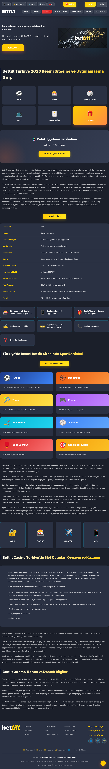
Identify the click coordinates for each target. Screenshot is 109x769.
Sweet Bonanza (50, 727)
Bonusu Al (13, 48)
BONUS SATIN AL (61, 11)
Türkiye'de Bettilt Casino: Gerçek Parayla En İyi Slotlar (21, 312)
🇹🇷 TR (51, 4)
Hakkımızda (68, 735)
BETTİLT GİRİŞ (55, 216)
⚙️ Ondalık (31, 4)
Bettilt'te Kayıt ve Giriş (19, 326)
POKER (88, 11)
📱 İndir (6, 4)
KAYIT (90, 4)
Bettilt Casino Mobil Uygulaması (54, 312)
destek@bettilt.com (96, 731)
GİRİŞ (102, 4)
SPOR (26, 11)
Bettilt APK (28, 730)
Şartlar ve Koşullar (51, 735)
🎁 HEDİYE (70, 4)
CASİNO (36, 11)
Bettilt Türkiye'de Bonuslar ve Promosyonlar (94, 312)
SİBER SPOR (76, 11)
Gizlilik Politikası (70, 731)
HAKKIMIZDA (100, 11)
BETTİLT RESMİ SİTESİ (54, 363)
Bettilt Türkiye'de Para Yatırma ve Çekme (55, 326)
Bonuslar (28, 727)
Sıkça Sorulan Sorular (18, 340)
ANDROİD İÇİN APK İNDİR (54, 154)
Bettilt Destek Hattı (91, 326)
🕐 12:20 (42, 4)
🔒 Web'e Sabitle (18, 4)
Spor (46, 730)
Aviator (47, 11)
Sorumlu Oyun (69, 727)
